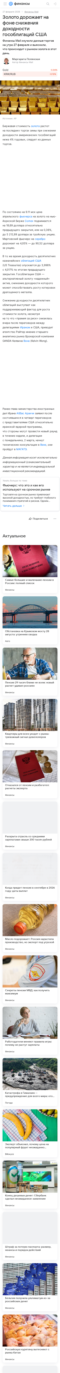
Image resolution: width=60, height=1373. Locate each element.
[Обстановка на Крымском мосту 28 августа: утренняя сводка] (30, 620)
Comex (29, 221)
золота (35, 126)
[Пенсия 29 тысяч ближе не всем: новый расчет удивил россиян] (30, 672)
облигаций (27, 260)
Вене (43, 444)
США (38, 260)
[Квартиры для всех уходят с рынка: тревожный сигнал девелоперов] (30, 723)
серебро (40, 238)
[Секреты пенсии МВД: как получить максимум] (30, 979)
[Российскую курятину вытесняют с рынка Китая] (30, 1338)
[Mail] (11, 4)
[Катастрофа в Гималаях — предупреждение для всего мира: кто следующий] (30, 1082)
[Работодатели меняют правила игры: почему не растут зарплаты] (30, 1031)
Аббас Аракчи (25, 413)
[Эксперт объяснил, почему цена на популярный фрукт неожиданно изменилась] (30, 1133)
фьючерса (26, 216)
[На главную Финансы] (21, 4)
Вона (27, 340)
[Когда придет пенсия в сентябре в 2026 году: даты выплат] (30, 877)
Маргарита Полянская (26, 59)
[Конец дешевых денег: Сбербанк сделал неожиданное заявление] (30, 1185)
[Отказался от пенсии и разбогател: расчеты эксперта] (30, 774)
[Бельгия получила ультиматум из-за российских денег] (30, 1287)
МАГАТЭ (21, 449)
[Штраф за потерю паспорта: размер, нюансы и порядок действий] (30, 1236)
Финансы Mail (31, 11)
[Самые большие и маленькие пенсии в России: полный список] (30, 569)
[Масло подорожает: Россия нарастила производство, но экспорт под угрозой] (30, 928)
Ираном (25, 327)
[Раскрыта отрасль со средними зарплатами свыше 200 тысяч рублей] (30, 826)
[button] (30, 97)
